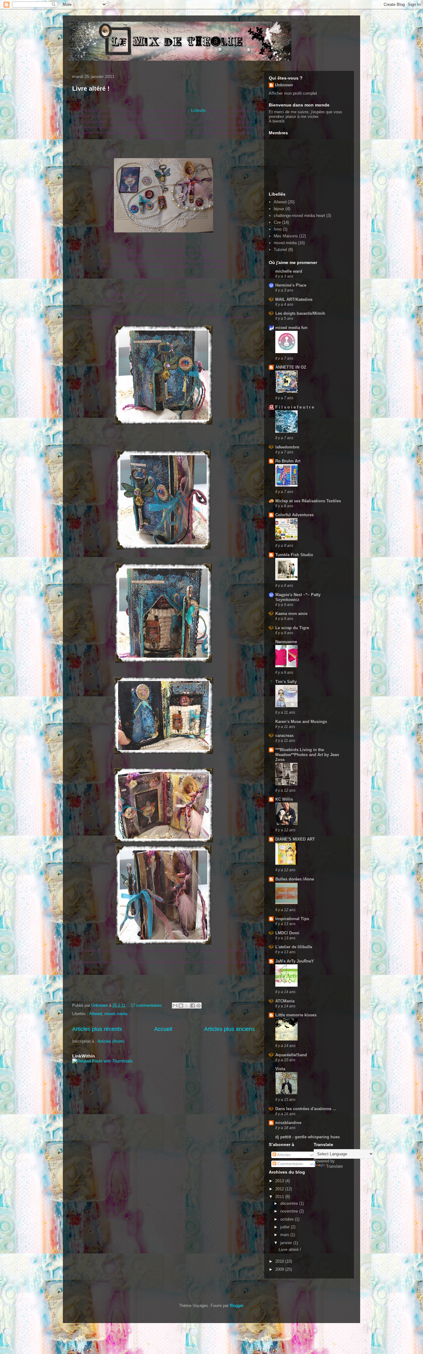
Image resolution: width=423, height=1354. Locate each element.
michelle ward (288, 271)
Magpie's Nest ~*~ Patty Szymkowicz (298, 597)
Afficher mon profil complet (293, 93)
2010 (280, 1261)
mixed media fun (291, 327)
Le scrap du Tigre (292, 627)
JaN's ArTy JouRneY (294, 961)
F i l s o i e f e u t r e (294, 407)
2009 (280, 1269)
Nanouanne (286, 641)
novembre (289, 1211)
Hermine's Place (290, 285)
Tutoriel (280, 249)
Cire (277, 222)
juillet (285, 1227)
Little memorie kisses (295, 1015)
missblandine (288, 1122)
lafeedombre (287, 447)
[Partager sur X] (187, 1005)
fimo (277, 229)
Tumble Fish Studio (294, 554)
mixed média (115, 1013)
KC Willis (284, 799)
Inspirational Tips (292, 918)
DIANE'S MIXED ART (295, 839)
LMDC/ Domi (287, 933)
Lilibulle (198, 110)
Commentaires (289, 1163)
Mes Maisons (286, 236)
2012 (280, 1189)
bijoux (279, 208)
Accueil (163, 1029)
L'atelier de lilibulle (293, 947)
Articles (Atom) (111, 1041)
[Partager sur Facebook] (193, 1005)
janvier (286, 1242)
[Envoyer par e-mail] (175, 1005)
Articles (283, 1155)
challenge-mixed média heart (299, 215)
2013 (280, 1181)
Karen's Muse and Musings (301, 721)
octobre (287, 1219)
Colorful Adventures (294, 515)
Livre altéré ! (91, 88)
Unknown (284, 85)
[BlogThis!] (181, 1005)
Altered (95, 1013)
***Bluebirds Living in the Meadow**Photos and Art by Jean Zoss (307, 754)
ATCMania (284, 1001)
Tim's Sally (286, 681)
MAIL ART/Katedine (293, 299)
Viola (280, 1068)
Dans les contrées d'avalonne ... (305, 1108)
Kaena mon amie (291, 613)
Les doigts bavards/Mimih (300, 313)
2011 (280, 1196)
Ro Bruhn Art (287, 461)
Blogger (236, 1305)
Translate (334, 1166)
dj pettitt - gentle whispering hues (307, 1137)
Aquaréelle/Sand (291, 1055)
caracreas (284, 735)
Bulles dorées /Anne (294, 879)
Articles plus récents (97, 1029)
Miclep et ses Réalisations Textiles (308, 501)
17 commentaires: (147, 1005)
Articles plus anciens (229, 1029)
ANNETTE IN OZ (290, 367)
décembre (289, 1203)
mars (285, 1234)
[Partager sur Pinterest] (198, 1005)
